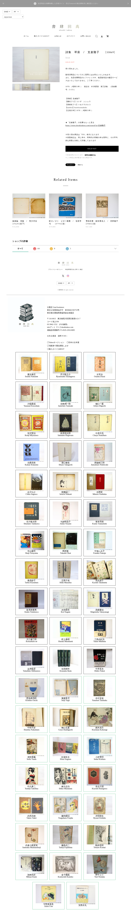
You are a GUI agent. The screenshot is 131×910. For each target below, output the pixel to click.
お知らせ (57, 36)
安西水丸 (82, 905)
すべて (20, 249)
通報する (80, 165)
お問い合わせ (85, 36)
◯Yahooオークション (55, 342)
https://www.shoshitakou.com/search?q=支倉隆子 (86, 125)
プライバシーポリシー (55, 269)
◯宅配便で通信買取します (58, 346)
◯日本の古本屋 (73, 342)
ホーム (26, 36)
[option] (36, 64)
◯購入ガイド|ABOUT (55, 349)
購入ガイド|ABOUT (42, 36)
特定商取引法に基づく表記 (74, 269)
